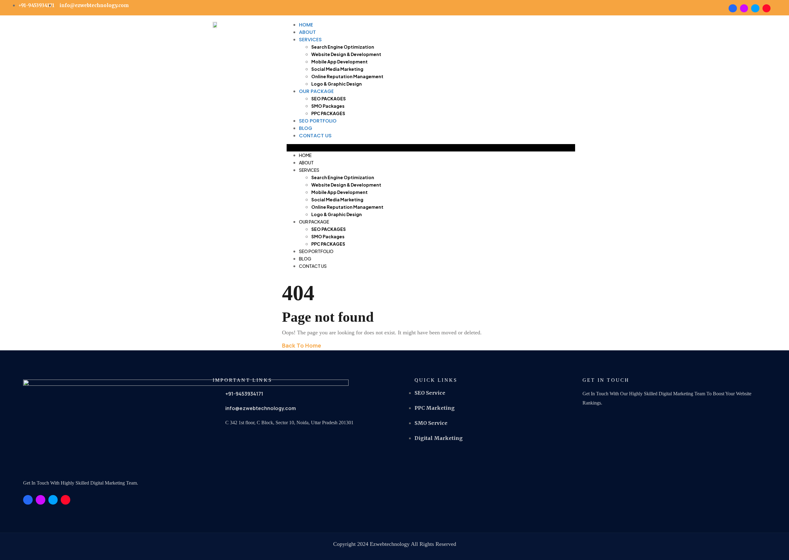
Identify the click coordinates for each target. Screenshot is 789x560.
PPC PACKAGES (328, 113)
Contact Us (315, 135)
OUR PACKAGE (316, 91)
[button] (431, 147)
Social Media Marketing (337, 69)
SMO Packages (328, 106)
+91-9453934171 (244, 393)
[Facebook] (733, 8)
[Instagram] (766, 8)
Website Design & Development (346, 54)
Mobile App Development (339, 61)
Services (310, 39)
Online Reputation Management (347, 76)
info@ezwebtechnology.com (260, 408)
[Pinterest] (744, 8)
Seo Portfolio (318, 120)
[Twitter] (755, 8)
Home (306, 24)
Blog (305, 128)
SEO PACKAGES (328, 98)
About (307, 32)
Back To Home (301, 345)
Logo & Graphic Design (336, 84)
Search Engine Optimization (342, 47)
